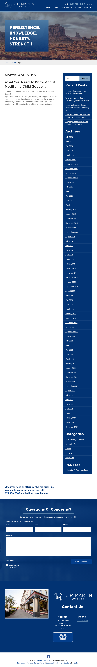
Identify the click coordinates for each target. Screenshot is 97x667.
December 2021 (71, 373)
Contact (88, 8)
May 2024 (69, 250)
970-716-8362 (77, 4)
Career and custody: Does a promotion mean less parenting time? (77, 107)
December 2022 (71, 323)
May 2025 (69, 196)
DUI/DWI (68, 453)
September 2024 (71, 232)
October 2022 (70, 327)
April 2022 (69, 354)
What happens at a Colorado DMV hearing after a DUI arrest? (77, 99)
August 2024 (70, 237)
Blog (79, 8)
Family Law (69, 458)
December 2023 (71, 273)
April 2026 (69, 151)
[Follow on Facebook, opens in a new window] (48, 656)
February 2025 (70, 210)
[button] (95, 653)
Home (48, 8)
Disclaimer (10, 561)
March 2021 (69, 413)
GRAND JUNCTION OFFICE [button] (63, 637)
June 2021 (69, 400)
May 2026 (69, 146)
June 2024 (69, 246)
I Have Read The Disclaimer (14, 566)
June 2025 (69, 191)
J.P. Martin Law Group (22, 91)
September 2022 (71, 332)
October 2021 (70, 382)
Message (9, 535)
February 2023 (70, 314)
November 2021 (71, 377)
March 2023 (69, 309)
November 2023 (71, 277)
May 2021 (69, 404)
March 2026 (69, 155)
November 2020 (71, 427)
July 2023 (69, 296)
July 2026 (69, 137)
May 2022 (69, 350)
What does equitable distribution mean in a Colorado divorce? (77, 116)
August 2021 (70, 391)
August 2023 (70, 291)
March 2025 (69, 205)
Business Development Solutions (58, 663)
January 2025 (70, 214)
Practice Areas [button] (68, 8)
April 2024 (69, 255)
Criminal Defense (71, 444)
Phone (65, 525)
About (56, 8)
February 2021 (70, 418)
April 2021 (69, 409)
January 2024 (70, 268)
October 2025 (70, 173)
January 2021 (70, 422)
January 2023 (70, 318)
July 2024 (69, 241)
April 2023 (69, 305)
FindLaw (77, 663)
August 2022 (70, 336)
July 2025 (69, 187)
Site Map (30, 663)
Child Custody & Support (74, 440)
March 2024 (69, 259)
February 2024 (70, 264)
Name (8, 525)
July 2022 (69, 341)
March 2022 (69, 359)
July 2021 (69, 395)
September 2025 (71, 178)
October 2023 (70, 282)
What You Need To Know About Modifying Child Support (30, 84)
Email (37, 525)
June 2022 (69, 345)
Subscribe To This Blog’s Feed (76, 470)
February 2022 (70, 363)
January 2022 (70, 368)
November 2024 (71, 223)
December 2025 (71, 164)
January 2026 (70, 160)
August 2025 (70, 182)
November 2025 (71, 169)
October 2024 (70, 228)
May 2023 (69, 300)
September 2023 (71, 287)
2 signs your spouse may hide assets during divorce (76, 123)
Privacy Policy (39, 663)
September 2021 (71, 386)
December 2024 (71, 219)
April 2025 (69, 200)
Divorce (68, 449)
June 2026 (69, 142)
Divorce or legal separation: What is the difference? (75, 92)
